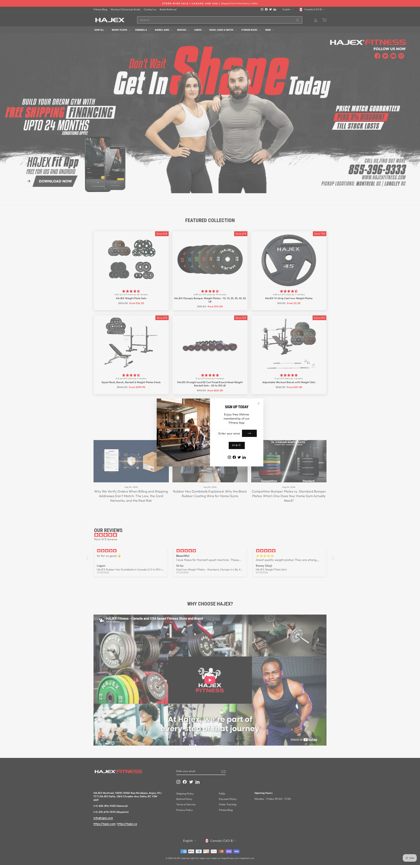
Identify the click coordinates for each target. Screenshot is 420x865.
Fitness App (237, 422)
